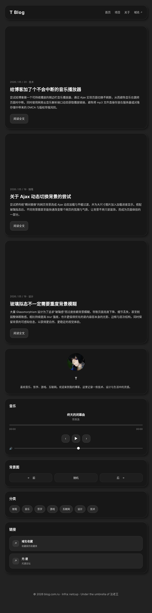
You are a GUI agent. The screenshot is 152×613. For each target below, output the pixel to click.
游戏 (52, 509)
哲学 (39, 509)
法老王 (114, 594)
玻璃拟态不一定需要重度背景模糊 (43, 304)
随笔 (14, 509)
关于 (127, 12)
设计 (80, 509)
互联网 (66, 509)
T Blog (17, 12)
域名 (137, 12)
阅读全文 (19, 118)
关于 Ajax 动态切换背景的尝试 (40, 196)
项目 (117, 12)
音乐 (27, 509)
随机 (76, 477)
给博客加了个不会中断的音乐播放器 (45, 89)
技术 (92, 509)
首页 (108, 12)
